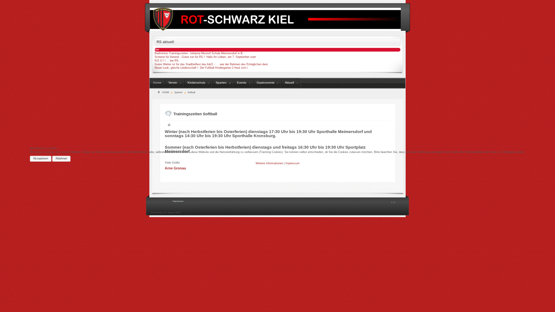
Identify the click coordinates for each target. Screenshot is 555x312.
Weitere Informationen (269, 163)
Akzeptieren (40, 158)
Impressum (293, 163)
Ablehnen (61, 158)
